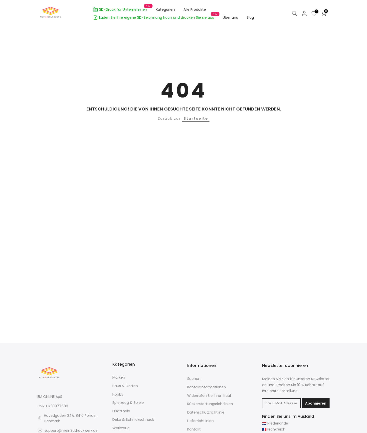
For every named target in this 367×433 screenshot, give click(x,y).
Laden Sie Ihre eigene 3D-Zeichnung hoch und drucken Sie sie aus (158, 16)
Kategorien (165, 9)
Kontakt (194, 429)
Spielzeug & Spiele (128, 402)
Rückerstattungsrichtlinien (210, 404)
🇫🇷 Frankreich (273, 429)
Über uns (230, 17)
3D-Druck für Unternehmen (125, 8)
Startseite (196, 118)
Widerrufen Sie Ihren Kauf (209, 395)
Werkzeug (121, 428)
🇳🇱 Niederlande (275, 423)
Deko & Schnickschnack (133, 419)
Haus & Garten (125, 386)
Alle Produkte (195, 9)
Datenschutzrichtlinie (205, 412)
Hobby (117, 394)
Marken (118, 377)
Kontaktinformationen (206, 387)
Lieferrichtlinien (200, 421)
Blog (250, 17)
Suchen (193, 378)
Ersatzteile (121, 411)
